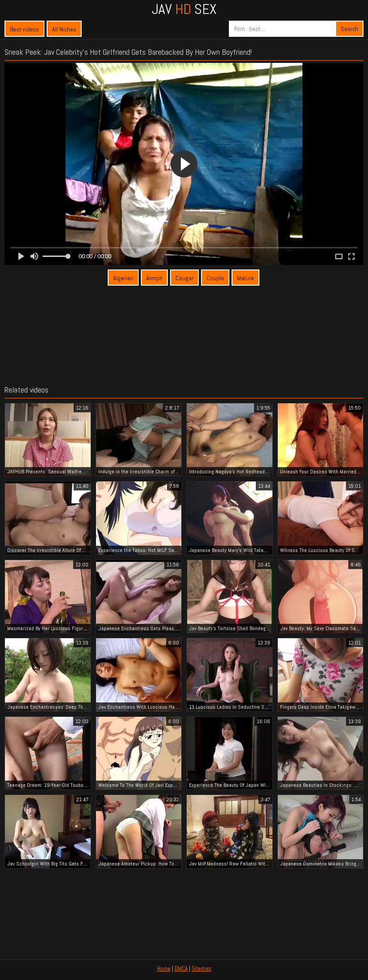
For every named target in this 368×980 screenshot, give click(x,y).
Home (164, 968)
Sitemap (201, 968)
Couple (215, 278)
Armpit (154, 278)
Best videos (24, 29)
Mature (245, 278)
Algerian (123, 278)
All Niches (64, 29)
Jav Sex (184, 9)
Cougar (184, 278)
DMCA (181, 968)
